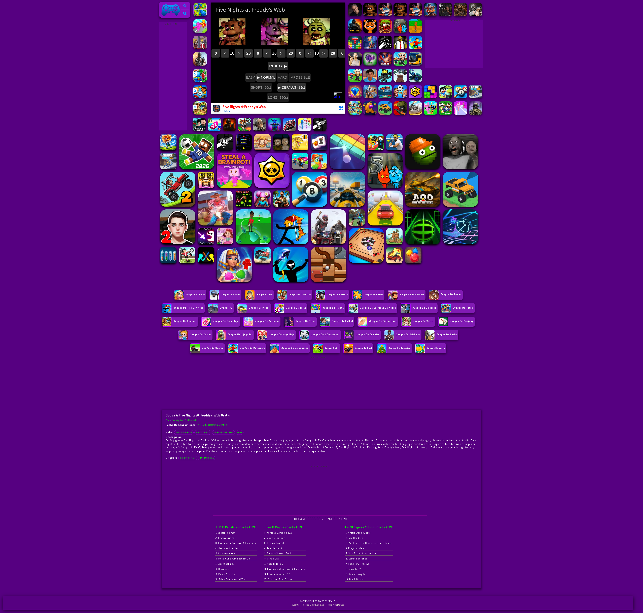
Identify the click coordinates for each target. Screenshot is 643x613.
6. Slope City (271, 558)
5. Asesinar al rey (225, 553)
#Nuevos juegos (184, 432)
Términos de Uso (335, 604)
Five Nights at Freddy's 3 (322, 447)
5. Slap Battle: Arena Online (361, 553)
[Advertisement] (172, 76)
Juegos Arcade (265, 294)
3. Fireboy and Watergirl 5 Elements (236, 543)
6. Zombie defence (357, 558)
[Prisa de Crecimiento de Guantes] (200, 31)
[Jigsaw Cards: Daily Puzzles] (200, 15)
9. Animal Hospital (356, 574)
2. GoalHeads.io (354, 537)
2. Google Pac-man (274, 537)
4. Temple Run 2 (273, 548)
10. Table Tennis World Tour (231, 579)
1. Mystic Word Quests (358, 532)
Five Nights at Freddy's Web (183, 420)
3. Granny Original (274, 543)
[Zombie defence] (200, 81)
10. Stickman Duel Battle (278, 579)
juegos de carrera (337, 294)
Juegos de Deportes (300, 294)
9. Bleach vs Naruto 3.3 (277, 574)
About (295, 604)
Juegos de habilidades (412, 294)
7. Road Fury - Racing (357, 563)
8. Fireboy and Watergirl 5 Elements (284, 569)
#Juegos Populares (223, 432)
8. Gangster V (353, 569)
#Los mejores (203, 432)
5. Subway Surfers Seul (277, 553)
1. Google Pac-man (226, 532)
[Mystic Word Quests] (200, 113)
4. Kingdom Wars (355, 548)
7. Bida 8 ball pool (225, 563)
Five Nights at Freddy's (352, 447)
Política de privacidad (313, 604)
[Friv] (185, 6)
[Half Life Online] (200, 64)
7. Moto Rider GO (273, 563)
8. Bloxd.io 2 (223, 569)
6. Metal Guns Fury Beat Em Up (233, 558)
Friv (162, 4)
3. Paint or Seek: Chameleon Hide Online (369, 543)
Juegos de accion (230, 294)
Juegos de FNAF (188, 458)
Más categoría (206, 458)
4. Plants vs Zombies (227, 548)
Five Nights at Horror (414, 447)
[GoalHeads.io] (200, 97)
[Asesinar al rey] (200, 48)
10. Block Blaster (355, 579)
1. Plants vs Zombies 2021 (278, 532)
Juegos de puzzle (373, 294)
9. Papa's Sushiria (226, 574)
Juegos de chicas (195, 294)
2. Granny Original (225, 537)
